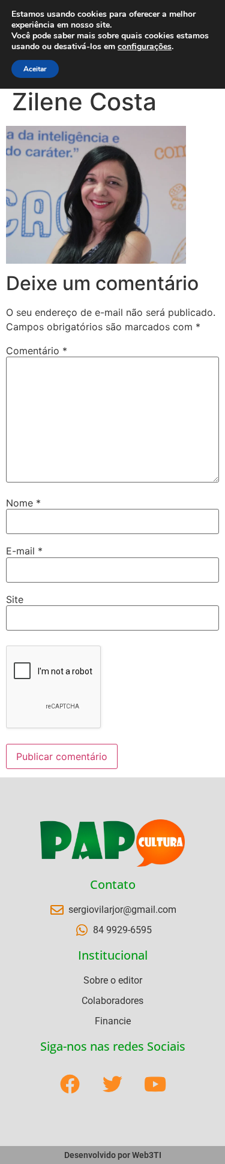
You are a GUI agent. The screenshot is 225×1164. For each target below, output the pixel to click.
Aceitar (35, 69)
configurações (145, 46)
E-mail (24, 551)
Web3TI (146, 1155)
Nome (23, 503)
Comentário (36, 350)
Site (14, 599)
